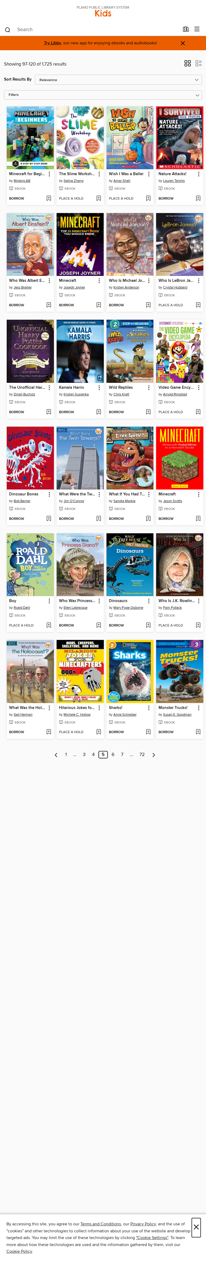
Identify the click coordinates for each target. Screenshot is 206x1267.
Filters (14, 95)
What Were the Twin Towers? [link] (77, 494)
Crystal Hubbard (175, 287)
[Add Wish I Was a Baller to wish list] (148, 198)
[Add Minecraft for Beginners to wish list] (48, 198)
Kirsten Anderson (126, 287)
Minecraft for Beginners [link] (27, 174)
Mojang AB (22, 181)
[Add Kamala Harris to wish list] (98, 412)
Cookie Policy (19, 1251)
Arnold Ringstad (175, 394)
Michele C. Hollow (77, 714)
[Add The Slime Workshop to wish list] (98, 198)
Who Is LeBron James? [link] (177, 280)
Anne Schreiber (125, 714)
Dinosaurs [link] (118, 601)
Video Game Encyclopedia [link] (177, 387)
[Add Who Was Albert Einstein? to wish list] (48, 305)
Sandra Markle (124, 501)
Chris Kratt (121, 394)
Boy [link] (12, 601)
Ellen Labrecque (75, 608)
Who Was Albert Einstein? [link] (27, 280)
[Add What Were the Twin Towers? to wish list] (98, 519)
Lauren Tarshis (174, 181)
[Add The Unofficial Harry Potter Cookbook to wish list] (48, 412)
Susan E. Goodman (177, 714)
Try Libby (52, 43)
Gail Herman (23, 714)
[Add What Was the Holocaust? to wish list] (48, 732)
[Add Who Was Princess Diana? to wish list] (98, 625)
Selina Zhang (73, 181)
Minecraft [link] (67, 280)
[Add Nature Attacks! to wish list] (198, 198)
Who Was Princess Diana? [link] (77, 601)
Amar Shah (121, 181)
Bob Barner (22, 501)
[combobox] (91, 29)
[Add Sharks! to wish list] (148, 732)
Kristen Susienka (76, 394)
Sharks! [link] (115, 708)
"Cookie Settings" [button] (152, 1237)
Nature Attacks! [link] (172, 174)
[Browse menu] (197, 29)
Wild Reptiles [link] (121, 387)
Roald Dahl (22, 608)
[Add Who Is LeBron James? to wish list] (198, 305)
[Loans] (186, 30)
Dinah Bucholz (24, 394)
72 (142, 755)
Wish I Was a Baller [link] (126, 174)
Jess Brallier (23, 287)
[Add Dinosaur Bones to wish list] (48, 519)
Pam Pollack (172, 608)
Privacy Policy (143, 1224)
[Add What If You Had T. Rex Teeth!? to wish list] (148, 519)
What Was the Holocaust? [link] (27, 708)
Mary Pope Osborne (128, 608)
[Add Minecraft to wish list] (98, 305)
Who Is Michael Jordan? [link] (127, 280)
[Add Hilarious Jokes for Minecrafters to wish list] (98, 732)
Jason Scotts (172, 501)
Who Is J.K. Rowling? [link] (177, 601)
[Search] (7, 29)
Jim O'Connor (74, 501)
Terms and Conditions (100, 1224)
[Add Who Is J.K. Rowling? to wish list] (198, 625)
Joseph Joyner (74, 287)
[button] (187, 65)
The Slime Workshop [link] (77, 174)
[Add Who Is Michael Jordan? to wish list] (148, 305)
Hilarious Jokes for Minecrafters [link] (77, 708)
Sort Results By (18, 79)
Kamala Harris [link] (71, 387)
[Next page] (154, 754)
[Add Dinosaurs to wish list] (148, 625)
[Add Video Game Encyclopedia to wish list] (198, 412)
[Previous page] (56, 754)
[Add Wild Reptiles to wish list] (148, 412)
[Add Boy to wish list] (48, 625)
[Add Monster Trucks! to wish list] (198, 732)
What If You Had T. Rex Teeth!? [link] (127, 494)
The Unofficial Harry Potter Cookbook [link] (27, 387)
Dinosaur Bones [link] (23, 494)
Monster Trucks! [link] (173, 708)
